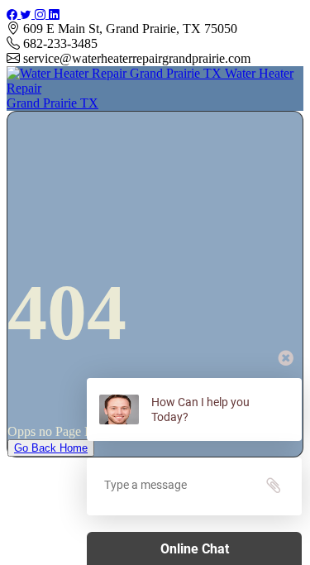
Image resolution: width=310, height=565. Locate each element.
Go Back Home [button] (51, 448)
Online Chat (194, 549)
